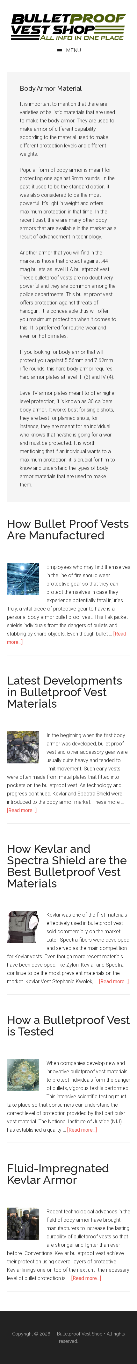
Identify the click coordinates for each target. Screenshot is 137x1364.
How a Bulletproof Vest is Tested (68, 1025)
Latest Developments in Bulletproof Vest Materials (64, 692)
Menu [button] (73, 50)
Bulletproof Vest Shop (80, 1333)
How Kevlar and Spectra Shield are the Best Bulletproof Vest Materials (67, 866)
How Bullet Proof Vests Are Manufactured (68, 529)
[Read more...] (22, 810)
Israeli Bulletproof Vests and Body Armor (68, 27)
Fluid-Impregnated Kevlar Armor (58, 1173)
